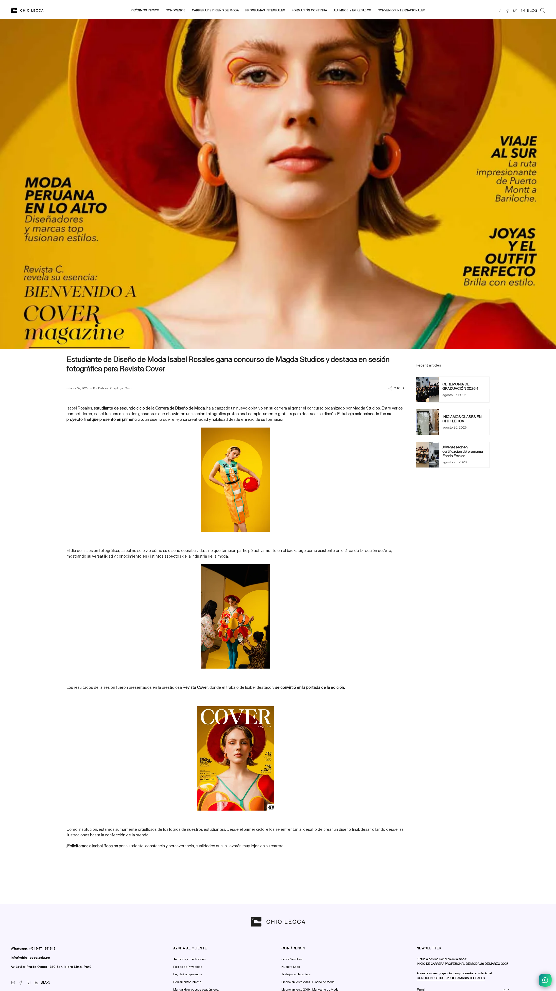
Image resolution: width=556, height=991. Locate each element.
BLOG (532, 10)
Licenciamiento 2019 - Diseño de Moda (307, 982)
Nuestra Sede (290, 967)
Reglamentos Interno (187, 982)
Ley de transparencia (187, 974)
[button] (175, 10)
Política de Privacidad (187, 967)
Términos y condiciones (189, 959)
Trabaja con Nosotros (296, 974)
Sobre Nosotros (291, 959)
